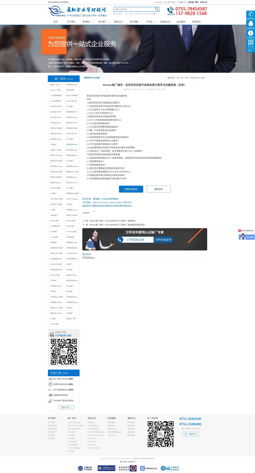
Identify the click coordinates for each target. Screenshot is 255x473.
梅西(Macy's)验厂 (72, 172)
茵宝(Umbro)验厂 (57, 253)
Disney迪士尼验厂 (73, 101)
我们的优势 (52, 429)
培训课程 (111, 422)
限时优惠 (131, 426)
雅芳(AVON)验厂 (57, 128)
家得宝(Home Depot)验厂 (60, 183)
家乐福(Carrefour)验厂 (59, 139)
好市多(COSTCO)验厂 (59, 112)
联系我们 (196, 22)
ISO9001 (138, 14)
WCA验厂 (70, 106)
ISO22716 (91, 445)
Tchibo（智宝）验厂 (58, 90)
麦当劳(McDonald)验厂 (75, 123)
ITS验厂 (54, 319)
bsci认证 (158, 2)
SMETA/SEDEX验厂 (76, 426)
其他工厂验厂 (71, 319)
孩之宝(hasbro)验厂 (58, 117)
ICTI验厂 (71, 451)
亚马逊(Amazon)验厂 (58, 123)
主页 (178, 78)
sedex (131, 14)
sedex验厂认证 (169, 2)
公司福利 (51, 435)
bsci (126, 14)
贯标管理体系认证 (115, 432)
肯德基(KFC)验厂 (57, 248)
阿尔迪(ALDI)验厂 (57, 286)
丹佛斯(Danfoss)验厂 (74, 242)
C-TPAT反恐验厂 (74, 448)
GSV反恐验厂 (73, 445)
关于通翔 (51, 422)
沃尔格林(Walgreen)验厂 (60, 259)
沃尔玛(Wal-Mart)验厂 (59, 106)
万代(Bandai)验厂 (57, 297)
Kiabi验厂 (54, 232)
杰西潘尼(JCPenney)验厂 (75, 112)
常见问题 (131, 422)
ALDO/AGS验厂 (57, 264)
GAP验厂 (69, 313)
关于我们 (71, 22)
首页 (55, 22)
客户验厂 (104, 21)
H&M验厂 (54, 215)
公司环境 (51, 432)
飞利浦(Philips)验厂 (73, 302)
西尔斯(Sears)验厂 (73, 177)
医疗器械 (135, 21)
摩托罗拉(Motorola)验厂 (75, 280)
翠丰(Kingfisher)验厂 (58, 313)
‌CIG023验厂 (55, 324)
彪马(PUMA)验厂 (57, 161)
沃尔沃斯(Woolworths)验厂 (76, 259)
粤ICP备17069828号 (127, 462)
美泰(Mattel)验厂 (57, 172)
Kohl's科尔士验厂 (57, 199)
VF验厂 (53, 210)
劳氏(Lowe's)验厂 (57, 308)
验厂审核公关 (63, 379)
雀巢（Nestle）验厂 (58, 85)
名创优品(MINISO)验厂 (59, 270)
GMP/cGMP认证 (94, 448)
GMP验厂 (70, 270)
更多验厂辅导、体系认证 (197, 2)
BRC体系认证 (93, 429)
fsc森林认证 (182, 2)
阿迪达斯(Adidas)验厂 (74, 155)
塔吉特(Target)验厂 (73, 117)
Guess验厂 (70, 188)
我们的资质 (52, 426)
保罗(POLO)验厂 (57, 204)
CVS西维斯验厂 (57, 95)
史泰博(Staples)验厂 (73, 166)
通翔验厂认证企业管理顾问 (105, 199)
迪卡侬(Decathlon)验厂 (59, 166)
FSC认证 (146, 14)
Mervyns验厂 (71, 221)
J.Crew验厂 (55, 237)
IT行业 (151, 21)
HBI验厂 (54, 291)
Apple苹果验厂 (56, 101)
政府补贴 (111, 426)
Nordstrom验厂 (56, 188)
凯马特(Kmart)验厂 (73, 150)
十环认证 (111, 435)
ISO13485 (91, 438)
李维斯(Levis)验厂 (73, 210)
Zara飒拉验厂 (56, 226)
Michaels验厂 (56, 275)
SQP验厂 (54, 144)
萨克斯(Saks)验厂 (72, 193)
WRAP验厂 (72, 432)
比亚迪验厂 (70, 237)
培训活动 (131, 429)
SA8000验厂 (73, 442)
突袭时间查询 (63, 384)
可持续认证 (165, 22)
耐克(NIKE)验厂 (57, 177)
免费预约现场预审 (60, 395)
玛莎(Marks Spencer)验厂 (75, 183)
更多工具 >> (66, 407)
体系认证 (119, 21)
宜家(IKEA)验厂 (72, 128)
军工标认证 (112, 429)
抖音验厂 (54, 242)
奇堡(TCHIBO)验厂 (73, 215)
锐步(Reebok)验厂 (73, 275)
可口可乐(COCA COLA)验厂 (77, 134)
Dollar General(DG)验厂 (75, 199)
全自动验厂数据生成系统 (63, 401)
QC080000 (92, 442)
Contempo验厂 (71, 232)
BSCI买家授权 (63, 390)
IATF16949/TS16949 (96, 435)
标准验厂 (88, 21)
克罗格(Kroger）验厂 (74, 85)
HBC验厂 (69, 291)
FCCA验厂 (70, 139)
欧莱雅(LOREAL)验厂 (59, 302)
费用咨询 (131, 432)
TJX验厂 (69, 204)
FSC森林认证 (93, 426)
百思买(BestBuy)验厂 (74, 144)
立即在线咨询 (163, 239)
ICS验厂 (54, 193)
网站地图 (131, 435)
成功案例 (181, 22)
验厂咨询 (184, 78)
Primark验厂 (55, 221)
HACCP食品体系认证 (96, 432)
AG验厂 (69, 264)
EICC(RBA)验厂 (74, 429)
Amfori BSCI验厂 (75, 422)
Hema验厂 (70, 286)
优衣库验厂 (70, 90)
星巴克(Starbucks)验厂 (59, 134)
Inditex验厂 (70, 226)
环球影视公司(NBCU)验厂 (76, 248)
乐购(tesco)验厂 (56, 150)
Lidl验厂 (69, 308)
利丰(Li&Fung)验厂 (58, 155)
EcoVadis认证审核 (73, 253)
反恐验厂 (153, 14)
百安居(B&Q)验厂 (73, 297)
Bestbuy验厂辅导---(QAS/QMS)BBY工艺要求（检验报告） (113, 221)
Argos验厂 (70, 161)
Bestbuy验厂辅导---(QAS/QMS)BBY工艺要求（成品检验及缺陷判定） (118, 225)
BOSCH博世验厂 (72, 95)
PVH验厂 (54, 280)
